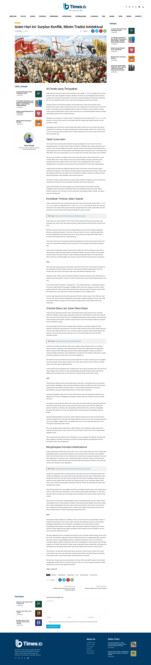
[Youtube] (139, 7)
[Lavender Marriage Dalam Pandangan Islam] (38, 94)
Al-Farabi (87, 93)
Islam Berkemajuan (84, 575)
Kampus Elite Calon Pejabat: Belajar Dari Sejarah (23, 622)
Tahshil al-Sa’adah (100, 118)
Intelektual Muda (61, 575)
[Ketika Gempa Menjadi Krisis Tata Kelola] (38, 113)
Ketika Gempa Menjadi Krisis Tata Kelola (25, 112)
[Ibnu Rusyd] (29, 138)
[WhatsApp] (136, 7)
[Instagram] (129, 7)
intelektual (53, 575)
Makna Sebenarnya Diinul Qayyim (96, 588)
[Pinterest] (101, 31)
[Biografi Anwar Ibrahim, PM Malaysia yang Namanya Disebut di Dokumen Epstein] (133, 653)
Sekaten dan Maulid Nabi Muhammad (24, 602)
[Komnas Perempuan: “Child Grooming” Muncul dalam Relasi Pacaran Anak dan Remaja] (133, 644)
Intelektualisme (70, 575)
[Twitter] (97, 31)
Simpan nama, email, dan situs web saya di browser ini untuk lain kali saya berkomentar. (73, 622)
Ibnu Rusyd (19, 31)
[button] (143, 7)
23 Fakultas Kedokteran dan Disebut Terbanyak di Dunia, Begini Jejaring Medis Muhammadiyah (25, 103)
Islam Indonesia (93, 575)
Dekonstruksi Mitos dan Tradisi (24, 611)
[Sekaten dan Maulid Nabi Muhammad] (38, 604)
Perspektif (17, 22)
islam (77, 575)
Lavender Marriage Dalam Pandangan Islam (24, 92)
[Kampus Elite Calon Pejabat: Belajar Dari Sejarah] (38, 622)
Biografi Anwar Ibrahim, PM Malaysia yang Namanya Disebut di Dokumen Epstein (118, 653)
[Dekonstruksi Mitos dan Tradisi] (38, 613)
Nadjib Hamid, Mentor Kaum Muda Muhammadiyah (64, 589)
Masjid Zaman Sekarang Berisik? (23, 121)
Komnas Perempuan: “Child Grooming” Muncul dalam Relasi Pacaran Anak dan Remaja (117, 644)
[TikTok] (133, 7)
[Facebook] (126, 7)
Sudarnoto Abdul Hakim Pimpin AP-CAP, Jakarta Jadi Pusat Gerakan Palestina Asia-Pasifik (118, 68)
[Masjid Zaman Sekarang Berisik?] (38, 123)
